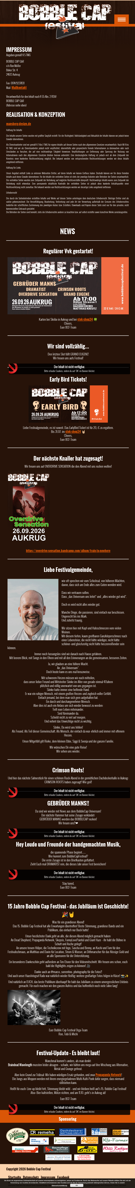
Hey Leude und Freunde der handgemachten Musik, (68, 844)
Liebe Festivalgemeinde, (68, 570)
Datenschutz (31, 1177)
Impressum (48, 1177)
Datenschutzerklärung (59, 1185)
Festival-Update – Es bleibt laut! (68, 1053)
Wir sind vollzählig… (68, 346)
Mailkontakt (19, 87)
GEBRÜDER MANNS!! (68, 803)
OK (77, 1185)
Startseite (14, 1177)
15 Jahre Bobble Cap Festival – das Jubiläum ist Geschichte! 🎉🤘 (68, 910)
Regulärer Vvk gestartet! (68, 251)
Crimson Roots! (68, 770)
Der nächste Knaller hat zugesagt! (68, 458)
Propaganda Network (108, 1074)
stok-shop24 (85, 319)
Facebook (63, 1177)
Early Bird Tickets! (68, 379)
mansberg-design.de (18, 123)
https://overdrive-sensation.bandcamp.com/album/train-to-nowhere (68, 550)
